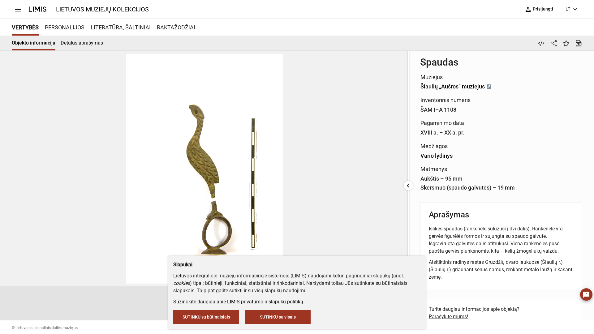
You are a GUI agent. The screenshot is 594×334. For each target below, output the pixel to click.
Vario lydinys (436, 155)
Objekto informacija (33, 43)
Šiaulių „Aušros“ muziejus (453, 86)
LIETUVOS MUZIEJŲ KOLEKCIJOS (102, 9)
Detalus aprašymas (82, 43)
